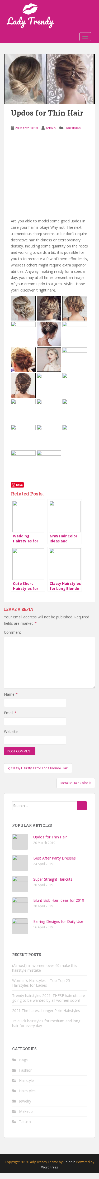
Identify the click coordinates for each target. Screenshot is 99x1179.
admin (51, 128)
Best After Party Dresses (54, 858)
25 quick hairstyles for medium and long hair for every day (46, 1023)
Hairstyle (26, 1080)
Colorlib (69, 1162)
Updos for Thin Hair (50, 836)
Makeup (26, 1111)
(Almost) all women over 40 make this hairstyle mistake (44, 968)
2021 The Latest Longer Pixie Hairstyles (46, 1010)
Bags (23, 1059)
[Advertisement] (49, 178)
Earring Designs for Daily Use (58, 921)
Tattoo (25, 1121)
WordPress (49, 1167)
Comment (12, 632)
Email (10, 712)
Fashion (25, 1070)
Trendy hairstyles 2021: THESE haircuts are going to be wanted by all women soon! (48, 998)
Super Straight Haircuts (52, 879)
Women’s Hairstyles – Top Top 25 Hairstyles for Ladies (41, 983)
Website (11, 731)
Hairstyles (73, 128)
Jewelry (25, 1101)
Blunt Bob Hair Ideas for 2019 (58, 900)
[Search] (82, 805)
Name (11, 694)
